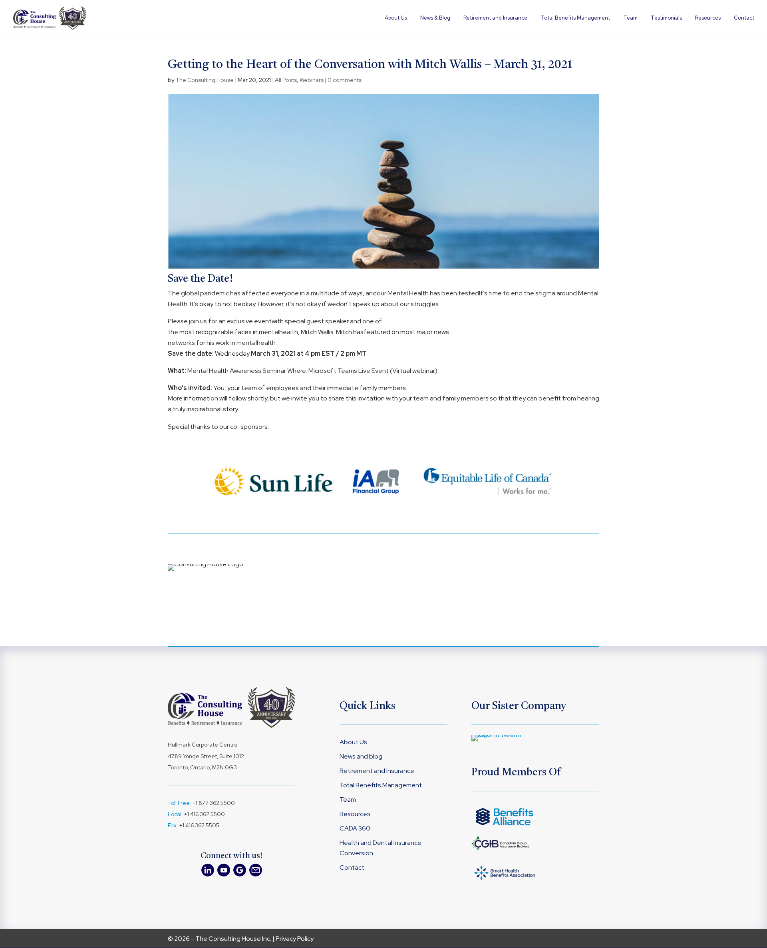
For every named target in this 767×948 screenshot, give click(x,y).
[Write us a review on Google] (239, 870)
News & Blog (435, 18)
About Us (396, 18)
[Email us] (255, 870)
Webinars (312, 80)
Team (630, 18)
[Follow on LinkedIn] (207, 870)
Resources (708, 18)
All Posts (286, 80)
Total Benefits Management (575, 18)
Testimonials (666, 18)
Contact (744, 18)
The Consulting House (204, 80)
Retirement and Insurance (495, 18)
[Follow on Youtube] (223, 870)
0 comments (345, 80)
